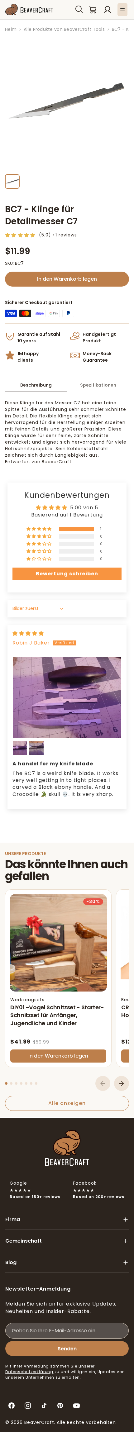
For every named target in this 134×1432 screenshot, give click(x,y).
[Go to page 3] (16, 1083)
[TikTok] (44, 1405)
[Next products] (121, 1083)
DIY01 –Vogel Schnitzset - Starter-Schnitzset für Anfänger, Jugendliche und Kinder (57, 1015)
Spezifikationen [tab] (98, 385)
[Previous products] (102, 1083)
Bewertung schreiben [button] (67, 573)
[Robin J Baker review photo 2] (19, 747)
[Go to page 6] (31, 1083)
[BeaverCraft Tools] (29, 10)
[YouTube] (76, 1405)
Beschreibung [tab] (36, 385)
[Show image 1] (12, 181)
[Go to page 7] (36, 1083)
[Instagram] (28, 1405)
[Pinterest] (60, 1405)
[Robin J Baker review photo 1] (67, 697)
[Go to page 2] (11, 1083)
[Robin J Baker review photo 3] (36, 747)
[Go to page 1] (6, 1083)
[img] (28, 633)
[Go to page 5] (26, 1083)
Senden (67, 1348)
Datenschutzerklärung (29, 1371)
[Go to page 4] (21, 1083)
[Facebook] (11, 1405)
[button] (79, 9)
